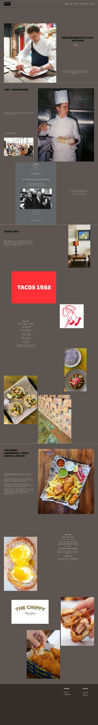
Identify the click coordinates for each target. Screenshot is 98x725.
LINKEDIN (85, 695)
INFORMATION (67, 694)
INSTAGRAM (85, 692)
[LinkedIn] (76, 45)
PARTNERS (76, 3)
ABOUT (70, 3)
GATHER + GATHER (84, 3)
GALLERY (92, 3)
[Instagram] (74, 45)
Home (66, 3)
